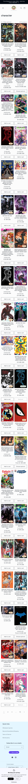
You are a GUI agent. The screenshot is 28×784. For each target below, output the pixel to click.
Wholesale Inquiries (8, 728)
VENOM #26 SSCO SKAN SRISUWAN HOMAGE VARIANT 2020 (7, 45)
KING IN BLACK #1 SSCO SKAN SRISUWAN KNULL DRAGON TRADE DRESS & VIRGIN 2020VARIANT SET (7, 450)
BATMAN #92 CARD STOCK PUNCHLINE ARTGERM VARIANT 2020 (20, 116)
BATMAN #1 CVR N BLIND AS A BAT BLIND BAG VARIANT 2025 (20, 628)
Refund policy (6, 737)
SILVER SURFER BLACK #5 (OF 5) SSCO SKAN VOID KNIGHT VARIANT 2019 (20, 45)
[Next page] (24, 712)
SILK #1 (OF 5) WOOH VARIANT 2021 (7, 560)
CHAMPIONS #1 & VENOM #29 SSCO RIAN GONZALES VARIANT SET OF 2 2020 (7, 348)
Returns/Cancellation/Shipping (10, 731)
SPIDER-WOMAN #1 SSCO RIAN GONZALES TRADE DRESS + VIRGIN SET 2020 (20, 173)
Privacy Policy (13, 776)
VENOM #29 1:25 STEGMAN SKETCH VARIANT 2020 (7, 391)
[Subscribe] (21, 747)
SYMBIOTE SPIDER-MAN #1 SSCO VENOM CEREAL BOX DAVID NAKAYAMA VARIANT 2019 (7, 81)
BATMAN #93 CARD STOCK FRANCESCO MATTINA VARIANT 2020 (21, 217)
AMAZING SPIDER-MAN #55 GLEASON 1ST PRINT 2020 (7, 288)
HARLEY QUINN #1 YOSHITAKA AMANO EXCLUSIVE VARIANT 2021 (20, 695)
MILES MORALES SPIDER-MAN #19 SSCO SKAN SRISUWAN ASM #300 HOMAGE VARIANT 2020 (21, 289)
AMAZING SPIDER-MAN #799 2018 (7, 694)
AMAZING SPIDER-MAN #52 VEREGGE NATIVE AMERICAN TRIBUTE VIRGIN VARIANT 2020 (21, 358)
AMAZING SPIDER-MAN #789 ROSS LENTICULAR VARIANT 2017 (7, 324)
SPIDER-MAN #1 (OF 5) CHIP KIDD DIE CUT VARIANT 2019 (20, 424)
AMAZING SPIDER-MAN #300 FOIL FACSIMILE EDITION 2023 (7, 424)
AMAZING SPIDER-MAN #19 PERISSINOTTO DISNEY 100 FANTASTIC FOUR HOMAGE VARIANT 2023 (7, 493)
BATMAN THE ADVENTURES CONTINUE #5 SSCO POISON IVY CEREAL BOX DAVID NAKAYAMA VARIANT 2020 (7, 252)
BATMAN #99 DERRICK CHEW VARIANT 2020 (20, 560)
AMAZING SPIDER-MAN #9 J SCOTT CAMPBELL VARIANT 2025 (7, 591)
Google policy (19, 776)
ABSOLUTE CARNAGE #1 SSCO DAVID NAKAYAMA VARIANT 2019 (7, 661)
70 (20, 712)
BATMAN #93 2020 (20, 323)
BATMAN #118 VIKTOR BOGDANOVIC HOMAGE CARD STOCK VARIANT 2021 (7, 526)
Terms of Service (7, 734)
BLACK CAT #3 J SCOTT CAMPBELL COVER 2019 (21, 661)
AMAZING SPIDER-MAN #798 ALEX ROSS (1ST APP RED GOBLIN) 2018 (21, 458)
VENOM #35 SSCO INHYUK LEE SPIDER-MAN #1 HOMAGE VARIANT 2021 (20, 81)
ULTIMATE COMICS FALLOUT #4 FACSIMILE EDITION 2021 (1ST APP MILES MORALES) (21, 593)
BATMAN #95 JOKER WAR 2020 (21, 525)
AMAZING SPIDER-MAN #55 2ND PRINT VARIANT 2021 (7, 148)
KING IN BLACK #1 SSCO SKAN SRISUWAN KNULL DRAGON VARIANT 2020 (21, 250)
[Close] (26, 769)
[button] (3, 8)
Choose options (20, 91)
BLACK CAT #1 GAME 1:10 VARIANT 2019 (7, 616)
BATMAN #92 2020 (7, 215)
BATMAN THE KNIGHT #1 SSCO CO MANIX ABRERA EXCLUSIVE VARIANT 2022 (7, 182)
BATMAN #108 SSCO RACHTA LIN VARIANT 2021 (20, 148)
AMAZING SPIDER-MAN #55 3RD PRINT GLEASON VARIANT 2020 (21, 391)
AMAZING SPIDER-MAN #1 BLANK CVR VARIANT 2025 (21, 491)
